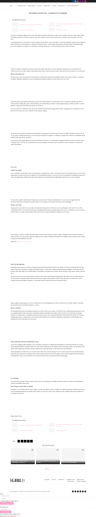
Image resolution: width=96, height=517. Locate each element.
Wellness (39, 5)
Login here (19, 516)
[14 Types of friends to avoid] (52, 30)
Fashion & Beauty (32, 5)
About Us (54, 479)
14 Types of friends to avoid (61, 29)
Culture (54, 5)
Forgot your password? (6, 505)
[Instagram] (78, 1)
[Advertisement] (48, 57)
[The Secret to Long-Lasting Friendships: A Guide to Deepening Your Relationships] (52, 25)
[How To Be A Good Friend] (73, 456)
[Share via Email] (31, 441)
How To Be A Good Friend (69, 462)
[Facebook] (73, 1)
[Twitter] (75, 1)
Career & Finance (22, 5)
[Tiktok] (85, 1)
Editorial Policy (71, 479)
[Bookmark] (32, 450)
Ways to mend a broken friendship (26, 29)
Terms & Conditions (81, 481)
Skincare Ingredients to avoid (24, 241)
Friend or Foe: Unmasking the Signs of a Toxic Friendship (30, 24)
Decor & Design (61, 5)
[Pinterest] (80, 1)
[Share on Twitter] (25, 441)
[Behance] (83, 1)
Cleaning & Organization (72, 5)
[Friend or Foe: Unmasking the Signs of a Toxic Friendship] (15, 25)
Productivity (47, 5)
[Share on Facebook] (22, 441)
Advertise (47, 479)
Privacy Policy (80, 479)
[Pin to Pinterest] (28, 441)
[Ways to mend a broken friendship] (15, 30)
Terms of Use (61, 479)
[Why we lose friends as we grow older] (48, 456)
